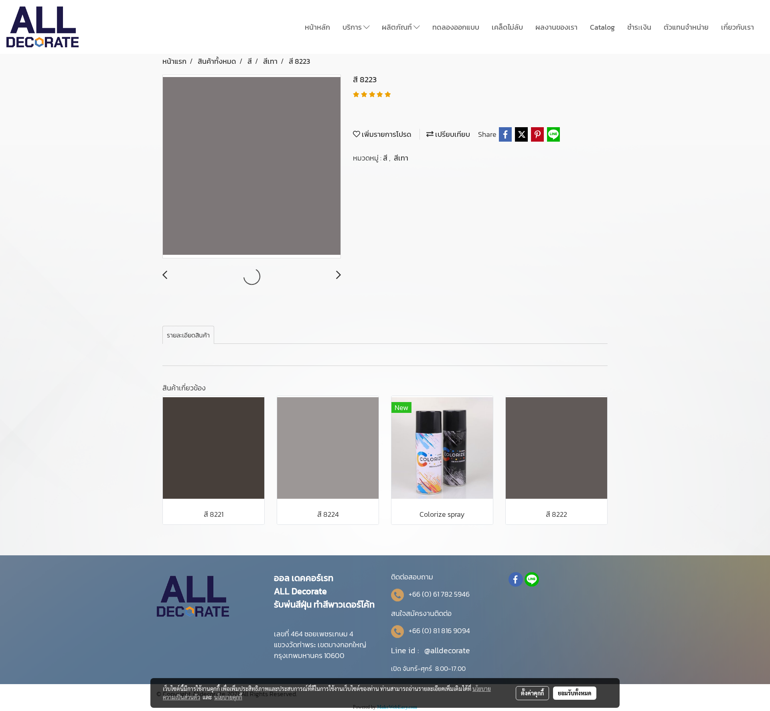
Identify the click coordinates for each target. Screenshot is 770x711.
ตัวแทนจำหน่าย (686, 27)
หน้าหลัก (317, 27)
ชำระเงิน (639, 27)
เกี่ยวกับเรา (737, 27)
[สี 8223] (251, 167)
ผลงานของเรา (556, 27)
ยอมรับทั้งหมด (575, 693)
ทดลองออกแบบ (455, 27)
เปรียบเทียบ (452, 134)
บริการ (352, 27)
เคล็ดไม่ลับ (507, 27)
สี (386, 157)
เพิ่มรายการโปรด (385, 134)
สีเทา (401, 157)
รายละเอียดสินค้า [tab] (188, 335)
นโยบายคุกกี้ (228, 697)
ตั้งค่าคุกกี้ (532, 693)
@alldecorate (447, 650)
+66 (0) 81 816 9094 (439, 630)
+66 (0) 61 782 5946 (439, 594)
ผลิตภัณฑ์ (397, 27)
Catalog (602, 27)
